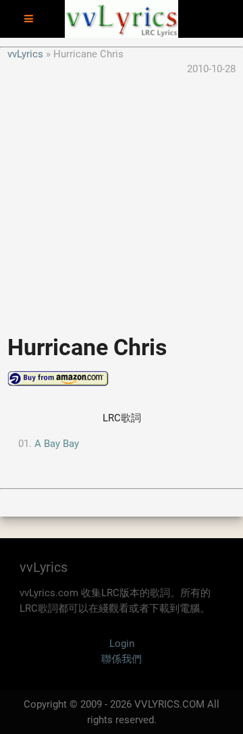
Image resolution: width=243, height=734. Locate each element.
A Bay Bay (56, 444)
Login (121, 643)
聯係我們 (121, 659)
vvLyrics (25, 54)
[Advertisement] (121, 198)
